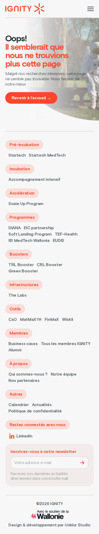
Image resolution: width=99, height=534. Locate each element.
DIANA (14, 228)
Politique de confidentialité (35, 411)
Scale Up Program (26, 203)
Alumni (14, 350)
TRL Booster (21, 264)
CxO (12, 319)
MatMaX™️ (30, 319)
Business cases (23, 343)
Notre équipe (64, 374)
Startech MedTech (47, 155)
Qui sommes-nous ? (28, 374)
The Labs (17, 295)
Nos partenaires (23, 380)
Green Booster (23, 271)
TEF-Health (66, 234)
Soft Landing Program (30, 234)
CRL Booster (49, 264)
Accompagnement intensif (34, 179)
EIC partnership (39, 228)
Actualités (42, 404)
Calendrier (18, 404)
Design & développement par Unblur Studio (49, 525)
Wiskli (67, 319)
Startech (17, 155)
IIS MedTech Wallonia (29, 240)
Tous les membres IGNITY (66, 343)
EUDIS (58, 240)
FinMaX (52, 319)
